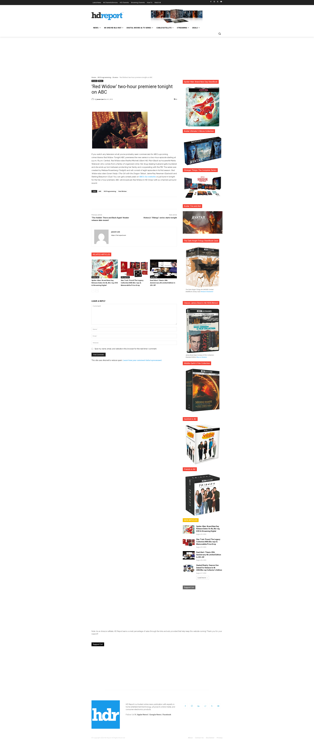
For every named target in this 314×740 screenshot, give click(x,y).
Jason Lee (100, 99)
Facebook (167, 715)
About (190, 738)
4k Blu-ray (95, 277)
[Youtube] (221, 1)
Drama (115, 77)
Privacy (219, 738)
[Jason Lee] (93, 99)
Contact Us (199, 738)
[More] (155, 105)
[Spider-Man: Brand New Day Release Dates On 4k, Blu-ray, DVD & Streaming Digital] (105, 269)
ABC (100, 191)
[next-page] (96, 290)
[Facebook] (210, 1)
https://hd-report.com (118, 235)
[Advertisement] (157, 55)
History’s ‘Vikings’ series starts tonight (160, 218)
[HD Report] (107, 16)
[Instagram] (214, 1)
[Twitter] (217, 1)
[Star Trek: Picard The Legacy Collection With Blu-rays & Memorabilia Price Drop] (134, 269)
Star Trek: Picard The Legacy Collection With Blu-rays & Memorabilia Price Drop (132, 282)
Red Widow (122, 191)
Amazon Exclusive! (207, 291)
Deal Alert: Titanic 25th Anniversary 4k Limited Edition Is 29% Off (162, 282)
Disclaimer (210, 738)
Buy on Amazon (202, 357)
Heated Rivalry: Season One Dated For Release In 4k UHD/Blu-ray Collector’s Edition (209, 567)
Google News (155, 715)
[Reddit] (205, 706)
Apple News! (142, 715)
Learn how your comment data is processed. (142, 360)
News (101, 81)
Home (94, 77)
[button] (219, 34)
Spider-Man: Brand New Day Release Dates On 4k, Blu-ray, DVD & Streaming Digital (105, 282)
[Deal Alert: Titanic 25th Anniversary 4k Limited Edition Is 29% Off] (163, 269)
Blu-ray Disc (125, 277)
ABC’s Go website (147, 177)
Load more (202, 578)
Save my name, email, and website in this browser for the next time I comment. (126, 349)
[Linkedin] (198, 706)
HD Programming (104, 77)
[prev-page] (93, 290)
